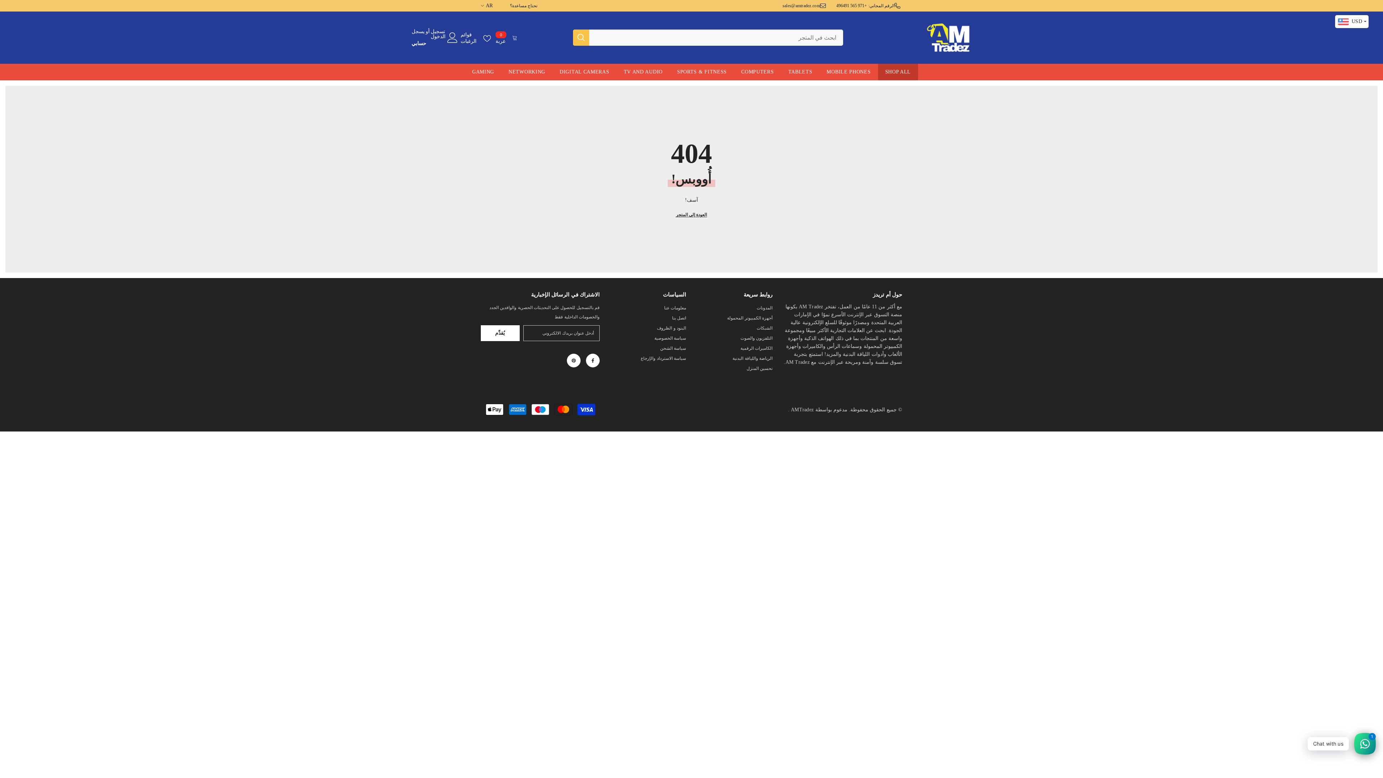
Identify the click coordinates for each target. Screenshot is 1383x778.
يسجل (418, 31)
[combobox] (716, 38)
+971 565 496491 (851, 5)
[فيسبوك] (593, 360)
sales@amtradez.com (801, 5)
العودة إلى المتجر (691, 214)
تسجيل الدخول (438, 34)
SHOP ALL (898, 72)
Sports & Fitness (702, 72)
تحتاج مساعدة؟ (523, 5)
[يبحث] (708, 38)
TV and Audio (643, 72)
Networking (527, 72)
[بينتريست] (574, 360)
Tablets (800, 72)
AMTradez (802, 409)
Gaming (483, 72)
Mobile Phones (848, 72)
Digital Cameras (584, 72)
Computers (757, 72)
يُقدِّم (500, 333)
